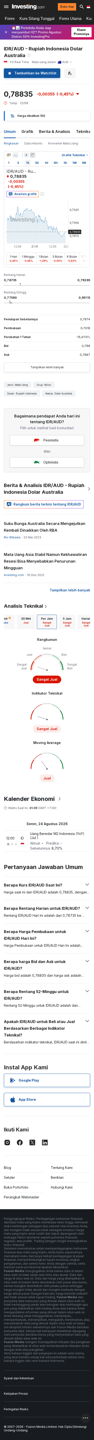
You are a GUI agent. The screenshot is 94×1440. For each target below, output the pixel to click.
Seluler (9, 1177)
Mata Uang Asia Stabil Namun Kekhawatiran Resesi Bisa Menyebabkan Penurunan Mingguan (45, 561)
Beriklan (57, 1177)
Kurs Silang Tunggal (37, 19)
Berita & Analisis (54, 131)
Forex (10, 19)
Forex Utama (70, 19)
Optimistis (50, 462)
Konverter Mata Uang (63, 143)
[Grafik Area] (15, 155)
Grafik (27, 131)
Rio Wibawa (12, 537)
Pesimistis (51, 440)
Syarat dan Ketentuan (19, 1378)
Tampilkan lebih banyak (47, 367)
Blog (7, 1168)
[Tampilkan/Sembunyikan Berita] (32, 155)
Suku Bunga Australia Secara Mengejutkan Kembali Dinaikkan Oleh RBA (44, 527)
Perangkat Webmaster (21, 1197)
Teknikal (84, 131)
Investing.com (14, 575)
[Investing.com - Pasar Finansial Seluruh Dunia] (28, 7)
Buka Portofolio (16, 1187)
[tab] (26, 622)
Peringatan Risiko (16, 1409)
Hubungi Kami (62, 1187)
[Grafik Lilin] (8, 155)
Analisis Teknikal (23, 606)
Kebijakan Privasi (16, 1393)
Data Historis (33, 143)
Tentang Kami (62, 1168)
